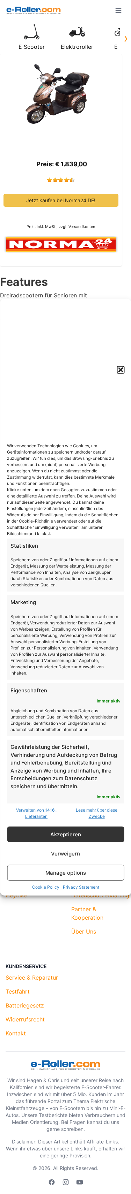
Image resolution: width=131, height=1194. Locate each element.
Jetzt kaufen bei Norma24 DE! (60, 200)
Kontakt (16, 1033)
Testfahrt (18, 991)
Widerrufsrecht (25, 1019)
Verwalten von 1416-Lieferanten (36, 813)
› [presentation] (126, 38)
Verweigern (65, 853)
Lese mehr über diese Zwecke (96, 813)
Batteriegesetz (25, 1005)
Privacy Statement (81, 887)
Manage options (65, 872)
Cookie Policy (45, 887)
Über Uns (83, 931)
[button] (120, 369)
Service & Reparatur (32, 977)
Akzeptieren (65, 834)
